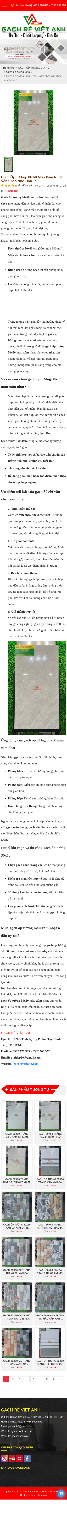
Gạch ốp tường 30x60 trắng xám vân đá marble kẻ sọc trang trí (50, 1181)
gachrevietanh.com (25, 1063)
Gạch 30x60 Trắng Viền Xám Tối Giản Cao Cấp (17, 1135)
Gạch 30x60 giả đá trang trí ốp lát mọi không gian (50, 1272)
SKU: (38, 185)
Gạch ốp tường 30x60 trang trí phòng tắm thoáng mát (50, 1363)
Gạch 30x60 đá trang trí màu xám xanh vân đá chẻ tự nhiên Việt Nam (50, 1317)
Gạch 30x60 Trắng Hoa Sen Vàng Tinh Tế (16, 1181)
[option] (33, 122)
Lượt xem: (52, 185)
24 (54, 1379)
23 (47, 1379)
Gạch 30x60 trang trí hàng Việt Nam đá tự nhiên (50, 1226)
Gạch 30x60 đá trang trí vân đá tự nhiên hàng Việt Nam (17, 1317)
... (40, 1379)
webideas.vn (40, 1495)
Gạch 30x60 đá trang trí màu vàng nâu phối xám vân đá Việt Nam (17, 1363)
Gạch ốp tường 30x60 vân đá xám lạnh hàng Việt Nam (17, 1226)
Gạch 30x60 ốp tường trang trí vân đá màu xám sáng (17, 1272)
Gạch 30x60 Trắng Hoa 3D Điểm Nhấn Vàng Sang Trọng (50, 1135)
